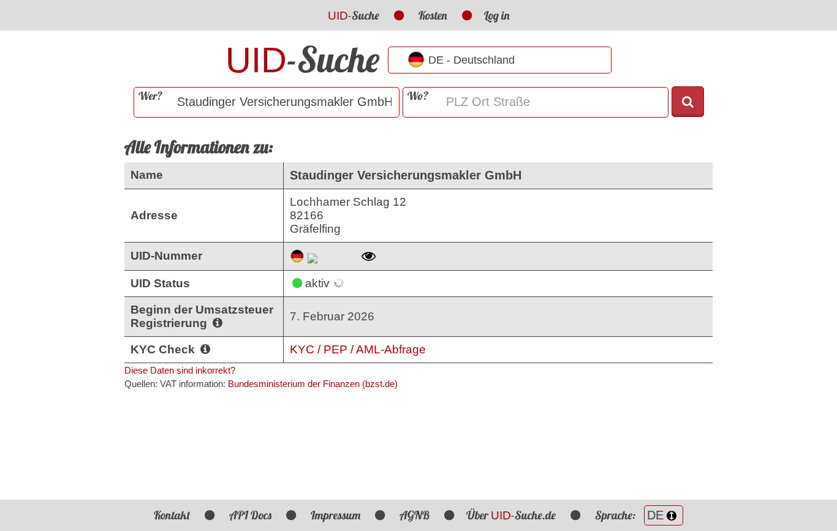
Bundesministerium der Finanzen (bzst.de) (313, 383)
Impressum (335, 515)
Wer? (150, 96)
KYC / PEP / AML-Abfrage (358, 349)
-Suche (353, 15)
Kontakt (172, 515)
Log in (497, 15)
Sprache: (616, 515)
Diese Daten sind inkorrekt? (179, 370)
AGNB (415, 515)
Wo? (417, 96)
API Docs (250, 515)
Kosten (432, 15)
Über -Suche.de (511, 515)
